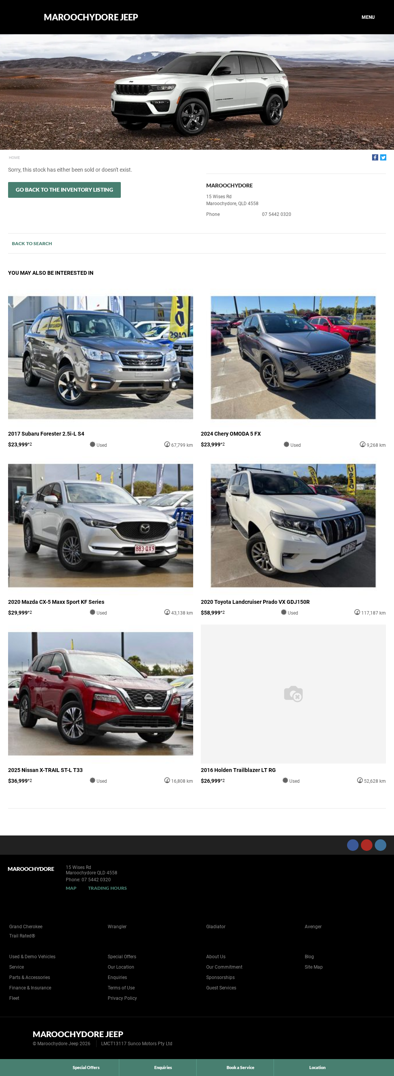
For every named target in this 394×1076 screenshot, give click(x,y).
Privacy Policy (122, 998)
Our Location (121, 967)
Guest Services (221, 988)
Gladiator (215, 926)
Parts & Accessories (29, 977)
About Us (215, 956)
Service (16, 967)
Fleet (14, 998)
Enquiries (117, 977)
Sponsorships (220, 977)
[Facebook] (375, 157)
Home (14, 157)
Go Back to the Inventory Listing (64, 189)
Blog (309, 956)
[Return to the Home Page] (19, 1037)
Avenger (313, 926)
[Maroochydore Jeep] (20, 17)
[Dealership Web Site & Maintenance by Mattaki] (374, 1038)
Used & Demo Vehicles (32, 956)
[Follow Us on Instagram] (380, 845)
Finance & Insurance (30, 988)
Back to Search (32, 243)
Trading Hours (107, 888)
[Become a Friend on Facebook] (353, 845)
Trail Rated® (22, 936)
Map (71, 888)
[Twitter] (383, 157)
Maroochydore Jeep (91, 17)
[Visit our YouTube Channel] (366, 845)
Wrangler (117, 926)
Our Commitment (224, 967)
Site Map (314, 967)
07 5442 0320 (276, 214)
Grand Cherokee (25, 926)
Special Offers (122, 956)
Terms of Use (121, 988)
